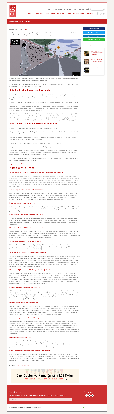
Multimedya (90, 13)
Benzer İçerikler (88, 46)
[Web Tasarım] (94, 408)
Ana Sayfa (30, 13)
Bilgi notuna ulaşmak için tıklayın (19, 164)
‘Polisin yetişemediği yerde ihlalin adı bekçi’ (96, 60)
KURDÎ (87, 9)
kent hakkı (26, 366)
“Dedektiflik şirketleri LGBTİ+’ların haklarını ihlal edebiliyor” (27, 228)
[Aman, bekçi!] (86, 70)
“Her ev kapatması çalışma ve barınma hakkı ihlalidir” (25, 241)
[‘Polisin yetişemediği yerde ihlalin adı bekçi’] (86, 61)
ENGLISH (81, 9)
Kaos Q (75, 9)
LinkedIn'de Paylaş (94, 36)
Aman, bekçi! (94, 68)
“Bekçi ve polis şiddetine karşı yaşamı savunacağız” (97, 52)
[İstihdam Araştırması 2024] (45, 375)
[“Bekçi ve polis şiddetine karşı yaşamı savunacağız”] (86, 53)
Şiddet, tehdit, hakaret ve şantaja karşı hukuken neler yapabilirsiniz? (30, 350)
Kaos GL (26, 29)
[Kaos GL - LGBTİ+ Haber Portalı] (13, 11)
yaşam (69, 13)
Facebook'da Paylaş (93, 28)
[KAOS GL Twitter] (100, 13)
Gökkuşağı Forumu (78, 13)
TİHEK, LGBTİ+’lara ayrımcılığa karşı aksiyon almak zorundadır (27, 252)
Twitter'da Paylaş (94, 32)
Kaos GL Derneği (57, 9)
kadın (47, 13)
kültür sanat (61, 13)
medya (53, 13)
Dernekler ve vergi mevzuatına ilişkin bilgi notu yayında (26, 318)
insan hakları (39, 13)
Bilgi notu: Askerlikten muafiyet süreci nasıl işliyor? (24, 287)
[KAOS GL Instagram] (103, 13)
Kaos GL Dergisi (68, 9)
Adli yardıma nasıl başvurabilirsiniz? (20, 337)
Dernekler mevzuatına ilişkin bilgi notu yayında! (23, 302)
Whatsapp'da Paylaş (94, 39)
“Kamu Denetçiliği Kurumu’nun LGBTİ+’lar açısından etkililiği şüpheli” (29, 270)
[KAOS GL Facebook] (97, 13)
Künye (49, 9)
